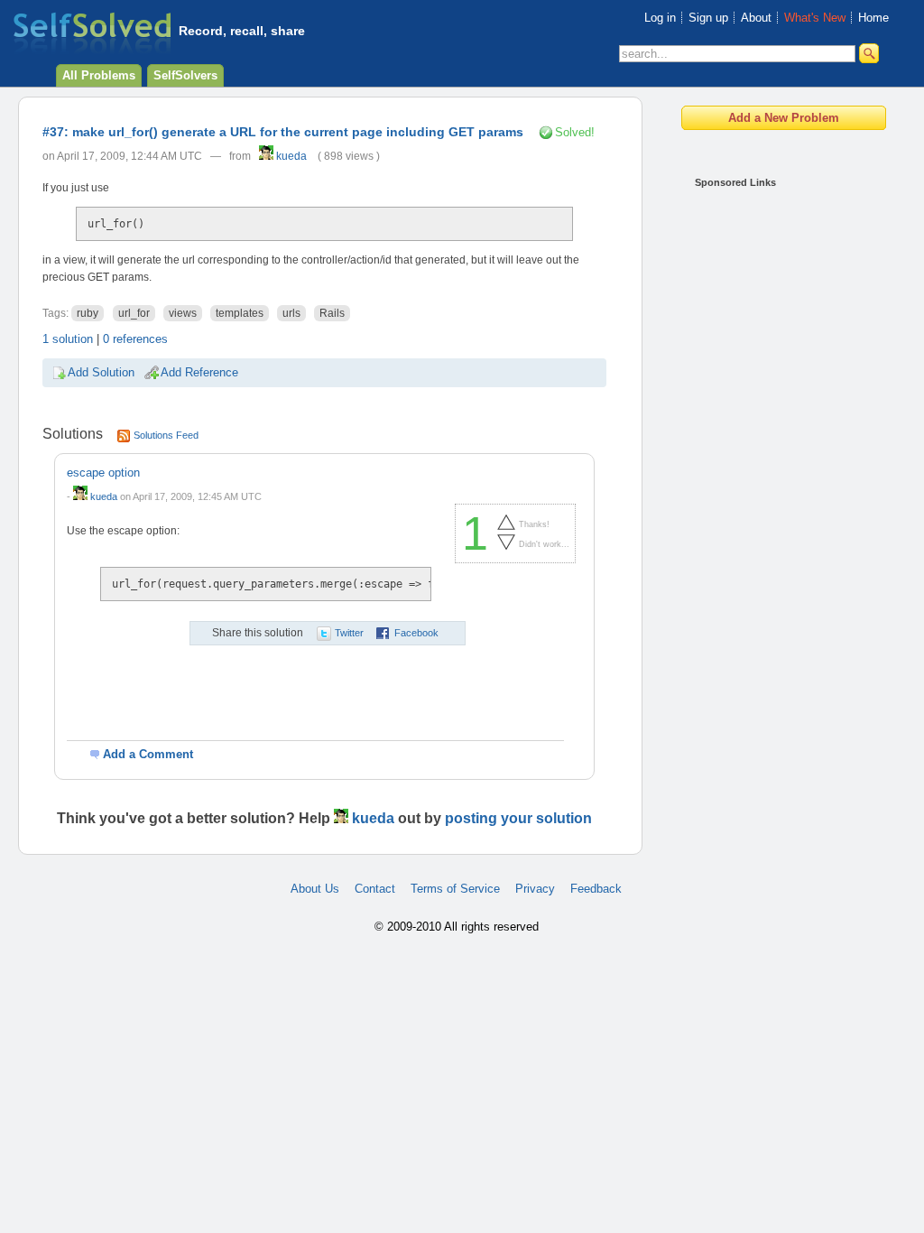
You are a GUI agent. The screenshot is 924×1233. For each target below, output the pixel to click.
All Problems (98, 75)
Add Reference (199, 372)
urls (291, 313)
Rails (332, 313)
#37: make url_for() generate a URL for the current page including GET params (282, 132)
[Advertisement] (767, 469)
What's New (814, 17)
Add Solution (101, 372)
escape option (103, 472)
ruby (87, 313)
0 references (135, 339)
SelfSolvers (185, 75)
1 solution (67, 339)
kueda (290, 156)
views (183, 313)
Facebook (416, 632)
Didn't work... (544, 544)
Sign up (708, 17)
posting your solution (518, 818)
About (756, 17)
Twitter (349, 632)
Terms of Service (455, 888)
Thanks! (534, 524)
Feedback (596, 888)
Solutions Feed (166, 435)
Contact (375, 888)
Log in (660, 17)
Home (873, 17)
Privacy (535, 888)
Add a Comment (148, 754)
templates (239, 313)
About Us (315, 888)
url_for (134, 313)
